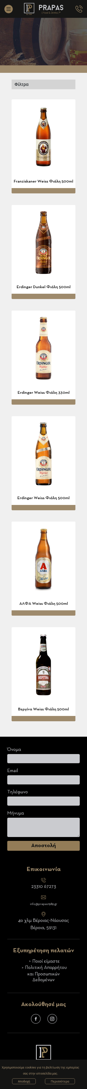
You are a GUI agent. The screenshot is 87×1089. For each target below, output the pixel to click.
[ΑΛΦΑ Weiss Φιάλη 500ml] (43, 559)
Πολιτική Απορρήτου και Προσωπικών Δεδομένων (46, 973)
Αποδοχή (24, 1081)
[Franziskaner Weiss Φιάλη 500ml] (43, 137)
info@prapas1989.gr (43, 904)
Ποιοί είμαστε (46, 961)
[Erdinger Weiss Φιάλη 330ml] (43, 348)
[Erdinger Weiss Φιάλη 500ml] (43, 454)
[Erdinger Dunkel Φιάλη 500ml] (43, 242)
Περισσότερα (60, 1081)
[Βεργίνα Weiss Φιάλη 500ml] (43, 665)
